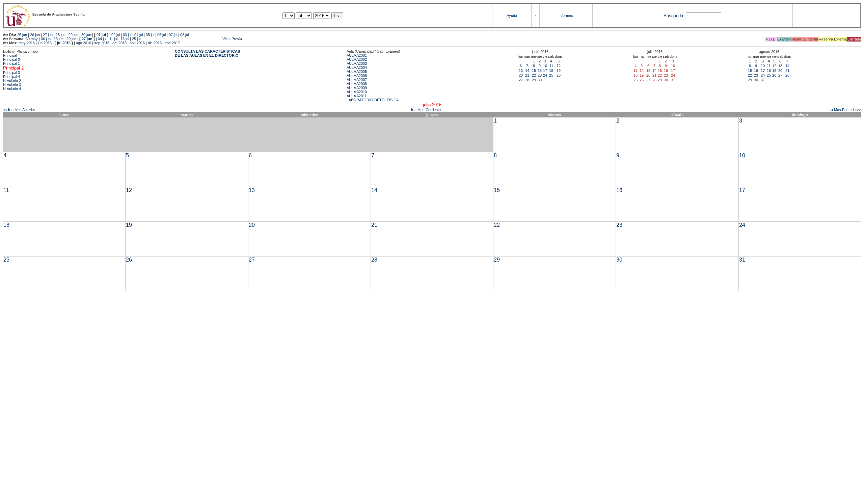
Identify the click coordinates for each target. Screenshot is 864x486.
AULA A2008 (357, 84)
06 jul (161, 35)
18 (551, 71)
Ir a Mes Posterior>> (844, 110)
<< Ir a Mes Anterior (19, 110)
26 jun (35, 35)
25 (551, 75)
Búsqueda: (674, 15)
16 (540, 71)
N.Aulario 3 (12, 85)
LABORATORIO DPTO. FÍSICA (373, 100)
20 (521, 75)
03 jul (127, 35)
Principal (10, 55)
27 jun (48, 35)
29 (534, 80)
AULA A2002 (357, 59)
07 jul (173, 35)
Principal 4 (11, 77)
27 (521, 80)
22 (534, 75)
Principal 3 (11, 73)
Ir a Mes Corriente (426, 110)
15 (534, 71)
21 (527, 75)
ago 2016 (83, 43)
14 (527, 71)
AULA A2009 (357, 88)
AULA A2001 (357, 55)
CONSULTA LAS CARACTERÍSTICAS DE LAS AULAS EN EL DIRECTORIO (207, 53)
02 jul (115, 35)
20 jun (71, 39)
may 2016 (27, 43)
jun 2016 (45, 43)
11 (551, 66)
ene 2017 (172, 43)
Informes (566, 16)
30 (540, 80)
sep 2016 (101, 43)
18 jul (124, 39)
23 (540, 75)
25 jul (136, 39)
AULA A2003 (357, 63)
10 (545, 66)
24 (545, 75)
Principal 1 (11, 63)
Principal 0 (11, 59)
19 (559, 71)
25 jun (22, 35)
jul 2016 (64, 43)
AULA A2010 (357, 92)
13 (521, 71)
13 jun (58, 39)
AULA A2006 (357, 76)
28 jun (60, 35)
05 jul (150, 35)
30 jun (86, 35)
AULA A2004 (357, 67)
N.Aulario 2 (12, 81)
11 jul (113, 39)
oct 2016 (119, 43)
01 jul (101, 35)
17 (545, 71)
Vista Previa (191, 39)
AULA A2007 (357, 80)
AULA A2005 (357, 72)
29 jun (73, 35)
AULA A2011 (357, 96)
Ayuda (512, 16)
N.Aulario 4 (12, 89)
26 (559, 75)
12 (559, 66)
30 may (32, 39)
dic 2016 (155, 43)
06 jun (46, 39)
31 (763, 80)
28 (527, 80)
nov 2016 (137, 43)
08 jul (184, 35)
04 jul (138, 35)
